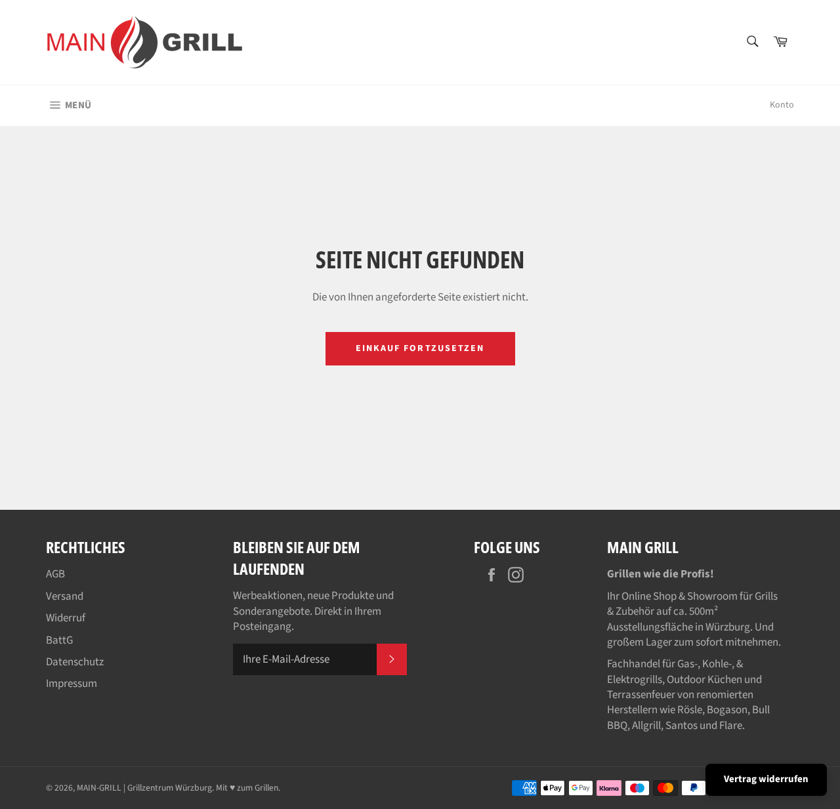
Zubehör (635, 611)
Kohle (715, 664)
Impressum (71, 684)
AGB (55, 574)
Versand (64, 596)
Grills (766, 596)
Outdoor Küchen (704, 680)
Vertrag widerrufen (766, 779)
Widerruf (65, 618)
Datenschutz (75, 662)
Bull (761, 710)
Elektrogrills (634, 680)
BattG (59, 640)
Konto (782, 105)
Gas (685, 664)
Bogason (727, 710)
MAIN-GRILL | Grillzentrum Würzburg (144, 787)
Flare (730, 726)
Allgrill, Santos (665, 726)
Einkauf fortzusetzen (420, 348)
